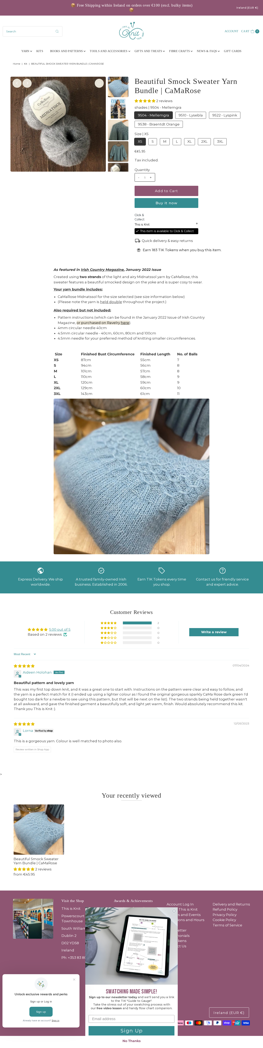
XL (189, 141)
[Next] (27, 83)
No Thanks (131, 1041)
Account (231, 31)
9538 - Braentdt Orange (159, 124)
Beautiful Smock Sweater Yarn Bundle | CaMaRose (36, 861)
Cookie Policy (224, 920)
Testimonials (178, 936)
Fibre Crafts (179, 51)
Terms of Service (227, 925)
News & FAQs (207, 51)
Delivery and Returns (231, 904)
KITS (39, 51)
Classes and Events (184, 915)
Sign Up (131, 1031)
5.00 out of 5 (59, 629)
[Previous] (17, 83)
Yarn (25, 51)
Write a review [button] (214, 632)
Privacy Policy (224, 915)
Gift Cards (233, 51)
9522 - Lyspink (224, 115)
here (125, 323)
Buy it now (166, 203)
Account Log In (180, 904)
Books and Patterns (66, 51)
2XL (204, 141)
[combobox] (32, 31)
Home (16, 63)
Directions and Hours (185, 920)
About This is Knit (182, 909)
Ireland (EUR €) (247, 7)
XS (140, 141)
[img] (24, 666)
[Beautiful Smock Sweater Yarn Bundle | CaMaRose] (39, 829)
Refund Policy (225, 909)
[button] (145, 101)
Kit (25, 63)
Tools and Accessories (108, 51)
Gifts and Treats (148, 51)
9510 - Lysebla (191, 115)
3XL (220, 141)
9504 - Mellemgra (153, 115)
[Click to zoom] (99, 83)
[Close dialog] (174, 911)
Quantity (142, 170)
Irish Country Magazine (102, 270)
